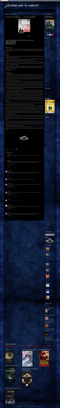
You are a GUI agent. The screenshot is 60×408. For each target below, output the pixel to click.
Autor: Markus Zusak (48, 196)
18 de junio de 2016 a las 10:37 (12, 196)
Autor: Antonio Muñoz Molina (49, 128)
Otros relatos (26, 10)
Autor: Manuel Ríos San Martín (49, 189)
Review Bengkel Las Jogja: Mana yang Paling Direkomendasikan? (51, 291)
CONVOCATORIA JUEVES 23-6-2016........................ (50, 68)
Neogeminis (47, 262)
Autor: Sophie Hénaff (48, 209)
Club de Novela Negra (48, 217)
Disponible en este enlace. (9, 132)
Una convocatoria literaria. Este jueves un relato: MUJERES (51, 285)
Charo (8, 183)
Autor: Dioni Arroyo (48, 142)
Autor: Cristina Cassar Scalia (49, 138)
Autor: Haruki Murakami (48, 158)
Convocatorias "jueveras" (36, 10)
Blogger (41, 406)
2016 (47, 48)
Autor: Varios (47, 214)
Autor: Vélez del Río (48, 215)
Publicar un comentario (10, 218)
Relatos (46, 226)
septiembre (48, 53)
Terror (46, 227)
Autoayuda (46, 121)
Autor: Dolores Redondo (48, 143)
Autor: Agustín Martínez (48, 126)
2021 (47, 42)
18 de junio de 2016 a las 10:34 (12, 188)
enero (48, 81)
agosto (48, 54)
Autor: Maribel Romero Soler (49, 193)
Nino (8, 204)
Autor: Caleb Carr (47, 131)
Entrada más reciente (9, 221)
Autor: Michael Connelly (48, 197)
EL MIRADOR (47, 274)
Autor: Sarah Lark (47, 208)
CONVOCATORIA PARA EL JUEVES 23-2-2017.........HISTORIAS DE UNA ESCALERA (51, 326)
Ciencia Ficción (47, 216)
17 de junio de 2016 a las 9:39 (12, 167)
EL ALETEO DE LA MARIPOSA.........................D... (50, 71)
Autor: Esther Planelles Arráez (49, 149)
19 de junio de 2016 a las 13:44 (12, 216)
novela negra (47, 228)
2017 (47, 47)
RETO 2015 (46, 225)
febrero (48, 80)
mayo (47, 76)
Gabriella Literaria (49, 258)
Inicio (6, 10)
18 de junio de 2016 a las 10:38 (12, 201)
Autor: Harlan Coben (48, 157)
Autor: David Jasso (48, 141)
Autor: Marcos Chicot (48, 191)
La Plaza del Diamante (49, 295)
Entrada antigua (40, 221)
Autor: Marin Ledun (48, 195)
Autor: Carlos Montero (48, 132)
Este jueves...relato (12, 10)
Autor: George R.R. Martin (49, 155)
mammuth (31, 406)
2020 (47, 43)
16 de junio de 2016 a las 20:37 (12, 157)
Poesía (46, 223)
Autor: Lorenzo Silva (48, 187)
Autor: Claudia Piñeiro (48, 137)
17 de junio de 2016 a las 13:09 (12, 175)
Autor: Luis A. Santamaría (49, 188)
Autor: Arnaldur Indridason (49, 130)
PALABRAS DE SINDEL (49, 268)
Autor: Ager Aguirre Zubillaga (49, 124)
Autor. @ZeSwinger (47, 122)
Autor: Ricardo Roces (48, 205)
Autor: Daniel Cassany (48, 140)
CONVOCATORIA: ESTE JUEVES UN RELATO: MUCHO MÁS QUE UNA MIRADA (51, 270)
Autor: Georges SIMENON (48, 156)
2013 (47, 85)
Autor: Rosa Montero (48, 207)
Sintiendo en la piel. (49, 289)
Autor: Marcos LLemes (48, 192)
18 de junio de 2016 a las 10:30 (12, 180)
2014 (47, 84)
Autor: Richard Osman (48, 206)
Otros (43, 10)
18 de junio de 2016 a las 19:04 (12, 209)
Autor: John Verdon (48, 166)
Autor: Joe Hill (47, 165)
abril (48, 77)
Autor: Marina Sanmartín (48, 123)
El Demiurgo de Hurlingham (50, 252)
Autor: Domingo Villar (48, 144)
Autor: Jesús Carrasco (48, 164)
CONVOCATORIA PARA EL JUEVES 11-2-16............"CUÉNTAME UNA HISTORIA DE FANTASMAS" (51, 334)
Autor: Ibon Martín (48, 159)
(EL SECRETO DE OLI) (35, 126)
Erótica (46, 218)
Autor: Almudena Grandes (48, 127)
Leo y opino (20, 10)
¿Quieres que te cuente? (22, 5)
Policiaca (46, 224)
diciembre (48, 49)
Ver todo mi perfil (51, 310)
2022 (47, 41)
